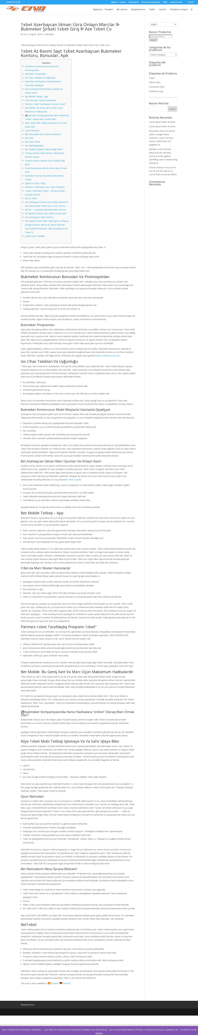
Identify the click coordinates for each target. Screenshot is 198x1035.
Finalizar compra (179, 9)
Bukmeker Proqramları (35, 74)
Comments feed (156, 86)
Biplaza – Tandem (118, 2)
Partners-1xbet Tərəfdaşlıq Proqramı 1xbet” (45, 104)
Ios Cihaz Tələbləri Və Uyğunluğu (40, 77)
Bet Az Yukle (31, 198)
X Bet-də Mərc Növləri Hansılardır (40, 100)
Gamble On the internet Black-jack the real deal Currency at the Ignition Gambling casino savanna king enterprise (163, 156)
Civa (25, 34)
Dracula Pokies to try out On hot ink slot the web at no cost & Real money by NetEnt (163, 171)
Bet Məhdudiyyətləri (34, 145)
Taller (165, 2)
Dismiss (99, 1033)
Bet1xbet (29, 138)
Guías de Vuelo (176, 2)
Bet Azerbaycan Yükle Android (39, 217)
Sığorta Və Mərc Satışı (35, 183)
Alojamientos (138, 9)
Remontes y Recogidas (150, 2)
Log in (152, 77)
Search (153, 40)
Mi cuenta (122, 9)
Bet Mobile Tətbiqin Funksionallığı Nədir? (44, 149)
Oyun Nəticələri (32, 130)
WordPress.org (156, 91)
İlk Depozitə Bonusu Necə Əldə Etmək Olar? (45, 213)
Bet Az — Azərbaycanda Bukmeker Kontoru (45, 209)
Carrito (162, 9)
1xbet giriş (49, 34)
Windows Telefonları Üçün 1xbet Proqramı (45, 187)
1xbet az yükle (74, 479)
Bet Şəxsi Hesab (32, 141)
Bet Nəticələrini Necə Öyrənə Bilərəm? (43, 134)
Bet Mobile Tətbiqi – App (36, 96)
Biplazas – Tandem (103, 9)
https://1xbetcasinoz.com (108, 355)
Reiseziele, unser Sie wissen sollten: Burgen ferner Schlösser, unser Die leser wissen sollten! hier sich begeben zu (162, 138)
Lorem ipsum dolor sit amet (162, 122)
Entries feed (154, 82)
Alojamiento (134, 2)
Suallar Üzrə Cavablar (35, 236)
